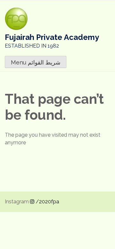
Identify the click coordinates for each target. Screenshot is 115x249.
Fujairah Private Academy (52, 37)
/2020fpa (46, 202)
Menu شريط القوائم (35, 62)
